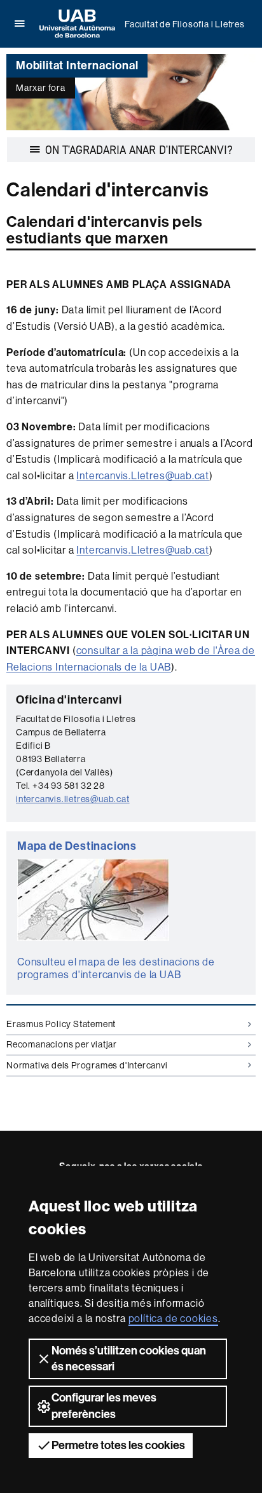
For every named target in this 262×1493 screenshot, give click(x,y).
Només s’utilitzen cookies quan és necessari (129, 1359)
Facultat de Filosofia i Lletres (185, 24)
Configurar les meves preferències (104, 1406)
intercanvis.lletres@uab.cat (73, 799)
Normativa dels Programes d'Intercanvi (87, 1065)
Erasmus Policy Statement (61, 1024)
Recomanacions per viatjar (61, 1044)
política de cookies (173, 1318)
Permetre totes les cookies (118, 1445)
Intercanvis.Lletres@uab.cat (142, 475)
